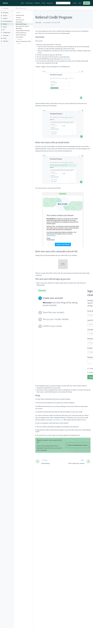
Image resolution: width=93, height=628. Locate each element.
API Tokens (18, 17)
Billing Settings (19, 28)
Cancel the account (20, 19)
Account (18, 12)
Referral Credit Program (21, 24)
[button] (50, 3)
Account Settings (19, 37)
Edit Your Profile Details (21, 35)
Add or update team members (22, 26)
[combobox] (63, 3)
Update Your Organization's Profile (23, 41)
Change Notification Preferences (23, 30)
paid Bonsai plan (65, 59)
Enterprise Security (20, 15)
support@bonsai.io (58, 420)
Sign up (87, 3)
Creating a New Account (21, 32)
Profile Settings (19, 22)
